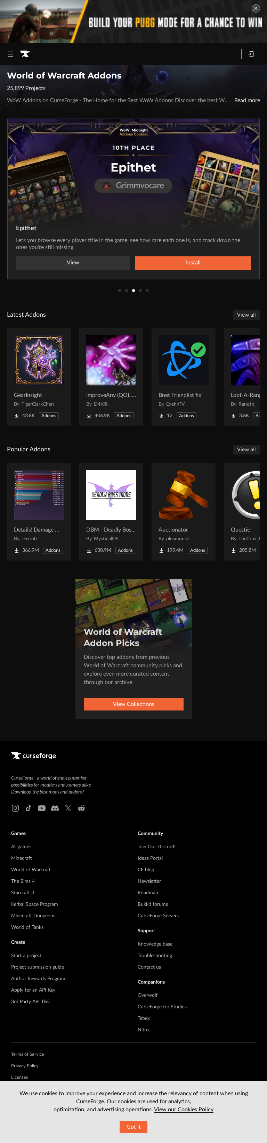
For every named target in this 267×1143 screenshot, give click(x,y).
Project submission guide (37, 967)
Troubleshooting (155, 955)
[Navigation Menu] (10, 54)
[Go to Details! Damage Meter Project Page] (39, 512)
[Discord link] (55, 808)
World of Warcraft (31, 869)
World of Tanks (27, 927)
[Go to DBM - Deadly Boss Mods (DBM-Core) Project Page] (111, 512)
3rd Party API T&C (30, 1001)
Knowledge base (155, 944)
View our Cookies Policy (183, 1109)
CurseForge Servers (158, 915)
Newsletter (149, 881)
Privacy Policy (25, 1066)
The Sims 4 (23, 881)
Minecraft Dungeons (33, 915)
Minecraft (21, 858)
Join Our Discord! (157, 846)
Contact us (149, 967)
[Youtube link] (42, 808)
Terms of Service (27, 1054)
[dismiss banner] (256, 8)
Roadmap (148, 892)
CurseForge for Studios (162, 1007)
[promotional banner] (133, 21)
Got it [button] (134, 1127)
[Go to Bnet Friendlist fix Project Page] (184, 377)
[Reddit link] (81, 808)
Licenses (19, 1077)
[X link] (68, 808)
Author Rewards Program (38, 978)
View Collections (133, 704)
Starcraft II (22, 892)
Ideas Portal (150, 858)
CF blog (146, 869)
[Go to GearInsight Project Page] (39, 377)
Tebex (144, 1018)
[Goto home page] (25, 54)
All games (21, 846)
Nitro (143, 1030)
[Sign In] (250, 54)
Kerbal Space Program (34, 904)
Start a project (26, 955)
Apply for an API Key (33, 990)
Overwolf (147, 995)
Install (193, 262)
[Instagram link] (15, 808)
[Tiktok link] (28, 808)
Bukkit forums (153, 904)
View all (246, 315)
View (73, 262)
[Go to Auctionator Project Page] (184, 512)
